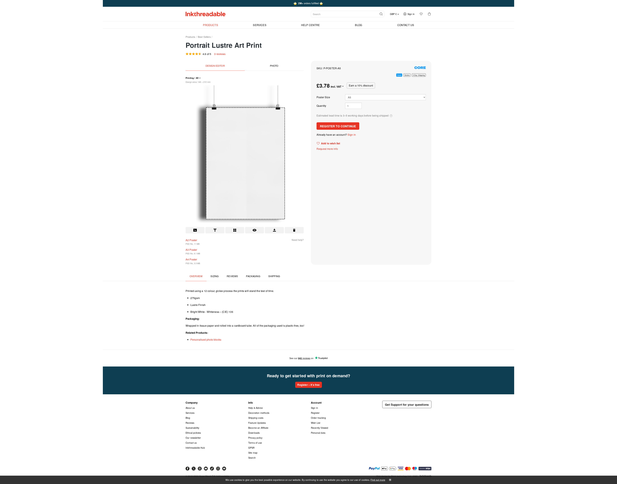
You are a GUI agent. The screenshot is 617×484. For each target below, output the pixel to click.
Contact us (191, 442)
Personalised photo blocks (205, 339)
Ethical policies (193, 432)
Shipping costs (255, 417)
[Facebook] (187, 469)
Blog (188, 417)
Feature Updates (257, 422)
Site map (252, 452)
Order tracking (318, 417)
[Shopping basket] (429, 14)
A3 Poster (191, 250)
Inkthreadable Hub (195, 447)
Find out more (378, 479)
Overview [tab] (196, 276)
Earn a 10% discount (361, 85)
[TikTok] (212, 469)
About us (190, 407)
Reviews (190, 422)
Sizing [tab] (214, 276)
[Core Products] (420, 67)
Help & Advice (255, 407)
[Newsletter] (224, 469)
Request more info (327, 149)
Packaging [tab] (253, 276)
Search (252, 457)
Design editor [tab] (215, 65)
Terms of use (255, 442)
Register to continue (338, 126)
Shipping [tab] (274, 276)
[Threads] (200, 469)
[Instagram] (218, 469)
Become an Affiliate (258, 427)
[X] (194, 469)
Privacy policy (255, 437)
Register (315, 412)
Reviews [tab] (232, 276)
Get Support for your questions (407, 405)
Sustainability (192, 427)
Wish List (315, 422)
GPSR (251, 447)
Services (190, 412)
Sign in (352, 134)
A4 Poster (191, 259)
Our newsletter (193, 437)
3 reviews (219, 54)
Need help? (298, 239)
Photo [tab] (274, 65)
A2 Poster (191, 240)
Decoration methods (258, 412)
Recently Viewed (319, 427)
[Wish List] (421, 14)
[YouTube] (206, 469)
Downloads (254, 432)
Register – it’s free (308, 385)
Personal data (318, 432)
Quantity (321, 106)
